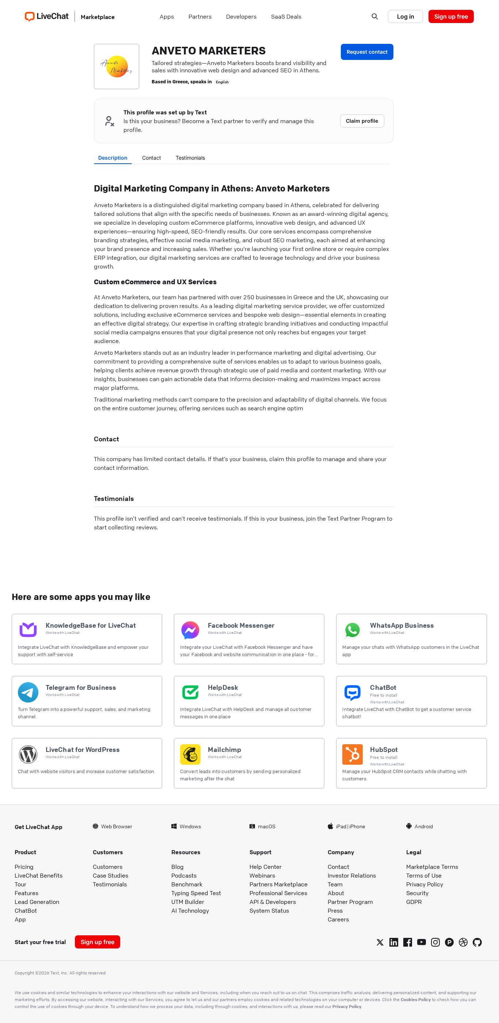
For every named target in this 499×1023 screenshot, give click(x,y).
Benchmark (186, 884)
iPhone (357, 826)
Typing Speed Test (196, 893)
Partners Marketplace (279, 884)
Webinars (262, 875)
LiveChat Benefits (38, 875)
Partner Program (350, 901)
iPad (341, 826)
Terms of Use (424, 875)
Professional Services (278, 893)
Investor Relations (352, 875)
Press (335, 910)
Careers (338, 919)
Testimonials (190, 158)
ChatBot (26, 910)
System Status (269, 910)
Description (112, 158)
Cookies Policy (416, 999)
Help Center (266, 866)
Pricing (24, 866)
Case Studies (110, 875)
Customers (107, 866)
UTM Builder (187, 901)
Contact (151, 158)
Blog (177, 866)
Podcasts (184, 875)
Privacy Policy (424, 884)
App (20, 919)
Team (335, 884)
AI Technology (190, 910)
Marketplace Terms (432, 866)
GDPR (414, 901)
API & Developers (273, 901)
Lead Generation (37, 901)
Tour (20, 884)
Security (417, 893)
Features (26, 893)
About (336, 893)
